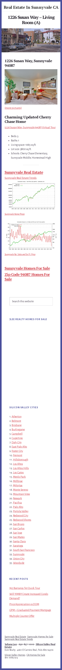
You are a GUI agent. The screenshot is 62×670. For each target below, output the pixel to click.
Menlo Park (19, 477)
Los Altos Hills (21, 468)
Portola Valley (20, 511)
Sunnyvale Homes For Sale (27, 268)
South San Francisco (24, 550)
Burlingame (18, 429)
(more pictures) (13, 108)
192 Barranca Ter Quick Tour (24, 588)
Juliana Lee (11, 644)
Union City (18, 558)
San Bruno (18, 524)
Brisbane (16, 425)
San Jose (17, 532)
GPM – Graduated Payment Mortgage (30, 610)
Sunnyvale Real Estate (24, 172)
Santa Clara (19, 541)
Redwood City (20, 515)
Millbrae (18, 481)
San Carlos (18, 528)
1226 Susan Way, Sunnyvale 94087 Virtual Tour (30, 127)
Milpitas (17, 485)
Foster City (17, 451)
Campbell (17, 433)
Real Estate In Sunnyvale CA (31, 7)
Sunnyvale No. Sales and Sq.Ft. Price (20, 254)
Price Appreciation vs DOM (24, 604)
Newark (17, 498)
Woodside (18, 563)
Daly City (17, 442)
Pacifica (17, 502)
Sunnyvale (18, 554)
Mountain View (21, 494)
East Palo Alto (19, 446)
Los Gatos (18, 472)
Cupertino (17, 438)
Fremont (17, 455)
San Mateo (19, 537)
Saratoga (18, 545)
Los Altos (18, 464)
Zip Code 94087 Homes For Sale (27, 277)
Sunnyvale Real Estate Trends (21, 178)
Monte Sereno (20, 489)
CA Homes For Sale (36, 655)
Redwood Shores (22, 520)
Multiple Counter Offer (21, 616)
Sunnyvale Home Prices (15, 214)
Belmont (16, 421)
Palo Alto (18, 507)
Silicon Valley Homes (15, 655)
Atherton (16, 416)
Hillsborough (20, 459)
